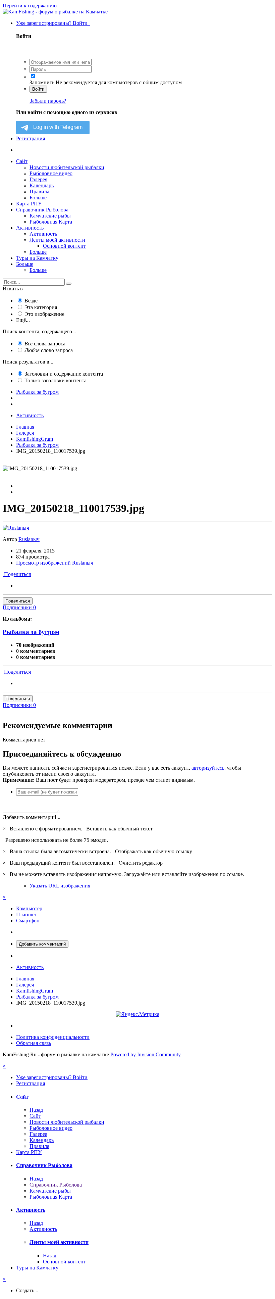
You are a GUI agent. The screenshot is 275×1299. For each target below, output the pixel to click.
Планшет (26, 914)
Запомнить (42, 82)
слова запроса (44, 343)
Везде (31, 300)
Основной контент (64, 246)
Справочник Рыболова (42, 209)
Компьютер (29, 908)
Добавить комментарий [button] (42, 944)
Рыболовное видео (51, 173)
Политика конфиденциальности (53, 1037)
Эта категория (40, 307)
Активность (30, 228)
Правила (39, 191)
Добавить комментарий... (31, 817)
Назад (36, 1110)
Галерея (38, 179)
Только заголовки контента (55, 380)
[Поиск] (68, 284)
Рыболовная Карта (51, 222)
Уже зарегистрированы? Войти (53, 23)
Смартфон (28, 920)
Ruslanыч (29, 539)
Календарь (42, 185)
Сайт (22, 161)
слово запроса (48, 350)
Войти (38, 89)
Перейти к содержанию (30, 5)
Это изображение (44, 314)
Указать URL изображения (60, 885)
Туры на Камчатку (37, 258)
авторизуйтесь (207, 768)
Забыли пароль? (48, 101)
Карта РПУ (29, 203)
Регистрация (30, 138)
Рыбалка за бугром (31, 631)
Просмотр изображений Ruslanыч (54, 563)
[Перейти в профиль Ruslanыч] (16, 528)
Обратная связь (33, 1043)
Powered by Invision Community (145, 1054)
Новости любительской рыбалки (67, 167)
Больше (38, 197)
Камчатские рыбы (50, 216)
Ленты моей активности (57, 240)
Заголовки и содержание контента (63, 374)
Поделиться (17, 574)
